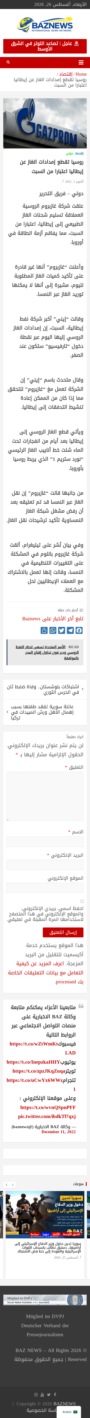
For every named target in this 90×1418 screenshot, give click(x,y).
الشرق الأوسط (71, 1234)
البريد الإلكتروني (65, 855)
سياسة (35, 1234)
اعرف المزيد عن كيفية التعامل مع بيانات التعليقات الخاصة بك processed (45, 972)
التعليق (74, 767)
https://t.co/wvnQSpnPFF (48, 1107)
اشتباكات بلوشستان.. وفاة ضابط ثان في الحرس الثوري (43, 689)
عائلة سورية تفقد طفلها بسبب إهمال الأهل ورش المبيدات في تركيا (42, 712)
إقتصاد (79, 153)
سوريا (46, 1234)
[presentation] (6, 1185)
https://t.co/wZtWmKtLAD (43, 1048)
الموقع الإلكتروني (65, 878)
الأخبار (56, 1234)
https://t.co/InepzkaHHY (33, 1062)
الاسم (75, 832)
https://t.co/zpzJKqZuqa (38, 1071)
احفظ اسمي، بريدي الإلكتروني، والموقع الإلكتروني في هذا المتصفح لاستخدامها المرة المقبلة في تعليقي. (45, 914)
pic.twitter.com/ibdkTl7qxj (47, 1116)
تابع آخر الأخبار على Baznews (52, 618)
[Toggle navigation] (81, 62)
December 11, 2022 (59, 1132)
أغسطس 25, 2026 (66, 1258)
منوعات (78, 1184)
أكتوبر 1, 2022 (74, 182)
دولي (69, 153)
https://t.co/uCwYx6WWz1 (41, 1085)
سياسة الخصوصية (44, 1410)
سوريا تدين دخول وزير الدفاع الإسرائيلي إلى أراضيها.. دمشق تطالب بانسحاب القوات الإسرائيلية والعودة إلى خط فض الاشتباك (48, 1247)
